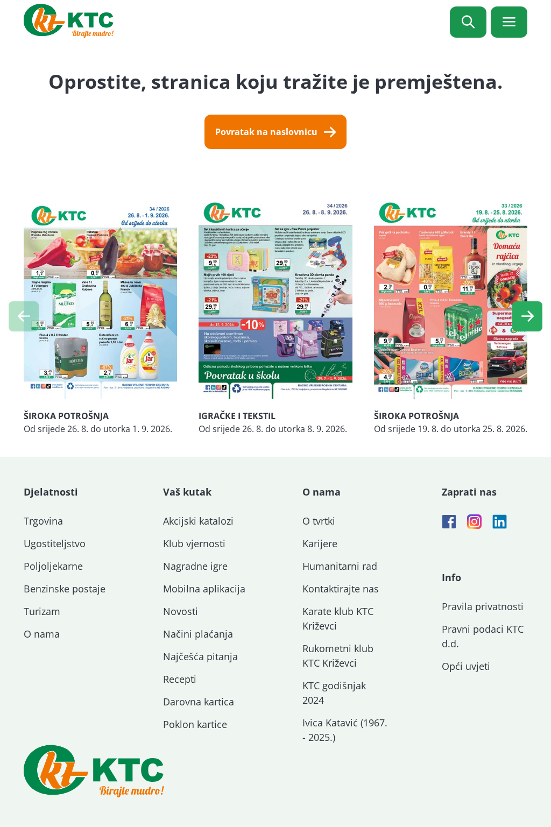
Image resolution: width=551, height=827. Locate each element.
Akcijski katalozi (198, 520)
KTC (69, 21)
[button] (527, 316)
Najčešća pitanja (200, 656)
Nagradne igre (195, 566)
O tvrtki (318, 520)
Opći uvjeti (466, 666)
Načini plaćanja (198, 633)
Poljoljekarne (53, 566)
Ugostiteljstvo (55, 543)
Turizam (42, 611)
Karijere (319, 543)
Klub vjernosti (194, 543)
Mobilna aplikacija (204, 588)
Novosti (180, 611)
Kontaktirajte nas (340, 588)
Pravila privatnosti (483, 606)
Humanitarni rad (339, 566)
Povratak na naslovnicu (266, 132)
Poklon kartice (195, 724)
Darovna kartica (198, 701)
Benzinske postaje (64, 588)
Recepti (179, 679)
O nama (42, 633)
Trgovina (43, 520)
